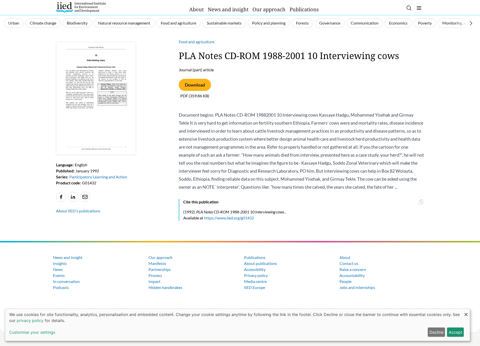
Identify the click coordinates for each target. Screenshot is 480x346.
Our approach (269, 9)
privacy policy (30, 320)
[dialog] (237, 324)
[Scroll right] (471, 23)
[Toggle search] (409, 8)
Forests (302, 23)
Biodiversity (77, 23)
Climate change (43, 23)
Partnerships (159, 269)
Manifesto (157, 263)
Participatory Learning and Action (98, 176)
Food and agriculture (178, 23)
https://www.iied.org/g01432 (229, 217)
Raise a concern (353, 269)
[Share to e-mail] (85, 197)
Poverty (425, 23)
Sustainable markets (224, 23)
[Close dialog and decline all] (466, 312)
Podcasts (61, 287)
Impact (154, 281)
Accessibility (255, 269)
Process (155, 275)
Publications (304, 9)
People (346, 281)
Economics (398, 23)
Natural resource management (124, 23)
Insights (60, 263)
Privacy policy (256, 275)
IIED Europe (254, 287)
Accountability (352, 275)
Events (59, 275)
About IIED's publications (78, 210)
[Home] (81, 7)
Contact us (349, 263)
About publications (260, 263)
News (58, 269)
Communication (364, 23)
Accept (455, 332)
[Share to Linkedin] (73, 197)
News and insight (228, 9)
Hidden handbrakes (165, 287)
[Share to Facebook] (61, 197)
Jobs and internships (357, 287)
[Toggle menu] (419, 8)
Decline (437, 332)
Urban (13, 23)
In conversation (66, 281)
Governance (329, 23)
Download (195, 85)
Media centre (255, 281)
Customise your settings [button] (32, 332)
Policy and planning (269, 23)
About (196, 9)
